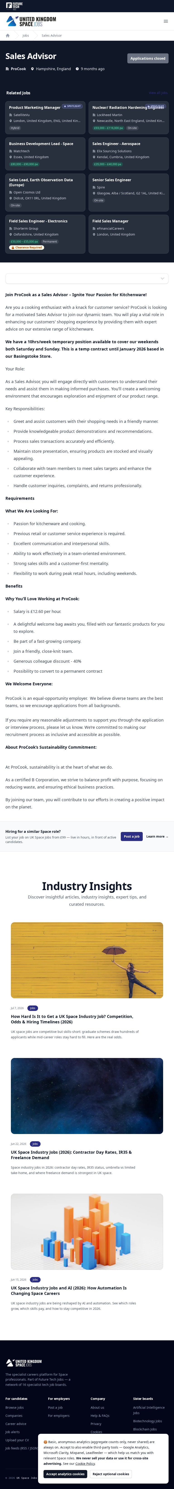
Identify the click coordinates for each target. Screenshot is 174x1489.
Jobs (26, 35)
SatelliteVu (22, 115)
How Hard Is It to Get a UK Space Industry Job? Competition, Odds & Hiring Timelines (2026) (72, 1019)
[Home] (7, 35)
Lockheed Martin (109, 115)
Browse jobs (14, 1407)
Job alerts (12, 1432)
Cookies (96, 1432)
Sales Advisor (52, 35)
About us (97, 1407)
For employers (59, 1415)
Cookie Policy (85, 1463)
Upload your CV (17, 1440)
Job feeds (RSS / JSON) (22, 1448)
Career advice (15, 1424)
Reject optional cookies (111, 1474)
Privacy (96, 1424)
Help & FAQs (100, 1415)
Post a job (132, 836)
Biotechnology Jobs (147, 1421)
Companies (13, 1415)
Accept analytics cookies (65, 1474)
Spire (101, 187)
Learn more (157, 836)
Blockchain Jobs (145, 1429)
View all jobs (158, 93)
